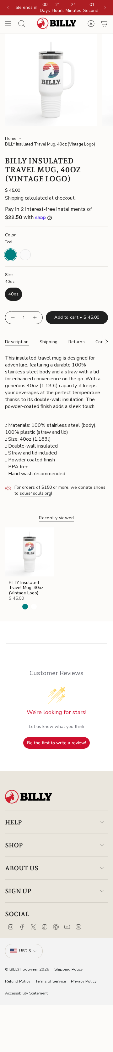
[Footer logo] (28, 797)
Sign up (18, 891)
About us (21, 868)
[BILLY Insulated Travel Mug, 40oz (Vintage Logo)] (29, 551)
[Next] (105, 7)
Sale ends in (25, 7)
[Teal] (25, 606)
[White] (34, 606)
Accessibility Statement (26, 993)
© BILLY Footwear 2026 (27, 969)
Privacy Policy (84, 981)
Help (13, 822)
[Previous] (8, 7)
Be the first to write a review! (56, 743)
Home (10, 138)
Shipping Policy (68, 969)
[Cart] (104, 23)
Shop (14, 845)
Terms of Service (50, 981)
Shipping (14, 198)
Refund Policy (17, 981)
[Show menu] (8, 23)
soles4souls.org (35, 493)
